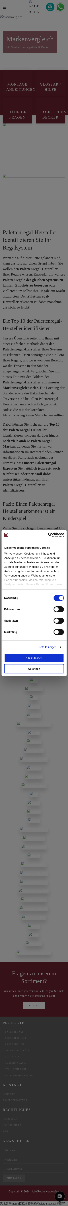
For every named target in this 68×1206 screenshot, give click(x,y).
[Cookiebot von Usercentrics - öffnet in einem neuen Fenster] (48, 535)
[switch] (58, 609)
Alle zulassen (34, 658)
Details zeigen (47, 647)
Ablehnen (34, 668)
